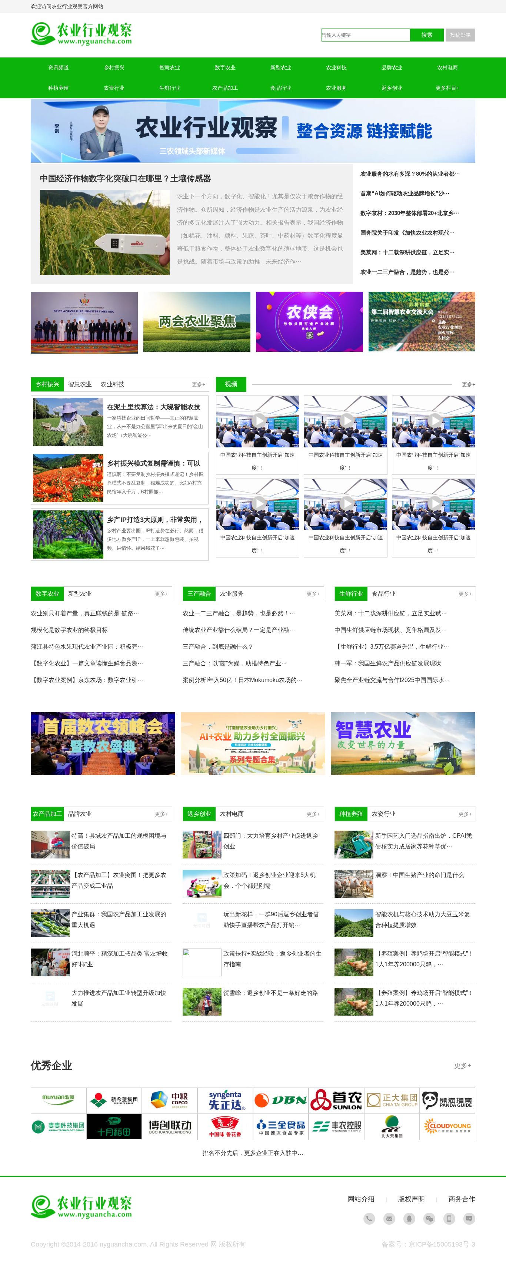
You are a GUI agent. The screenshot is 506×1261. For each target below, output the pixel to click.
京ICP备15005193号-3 (442, 1244)
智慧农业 (169, 67)
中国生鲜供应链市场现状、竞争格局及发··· (390, 630)
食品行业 (280, 88)
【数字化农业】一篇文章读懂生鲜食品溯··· (87, 663)
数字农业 (225, 67)
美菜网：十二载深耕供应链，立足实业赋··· (390, 613)
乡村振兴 (114, 67)
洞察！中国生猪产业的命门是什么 (419, 875)
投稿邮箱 (460, 35)
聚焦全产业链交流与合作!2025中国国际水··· (392, 680)
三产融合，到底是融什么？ (218, 646)
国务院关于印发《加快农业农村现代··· (407, 232)
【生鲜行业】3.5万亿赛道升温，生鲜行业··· (391, 646)
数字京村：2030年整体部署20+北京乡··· (409, 213)
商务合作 (462, 1199)
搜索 (427, 35)
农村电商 (447, 67)
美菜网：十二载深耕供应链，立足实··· (407, 252)
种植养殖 (58, 88)
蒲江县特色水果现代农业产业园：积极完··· (87, 646)
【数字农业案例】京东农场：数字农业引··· (87, 680)
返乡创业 (392, 88)
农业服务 (336, 88)
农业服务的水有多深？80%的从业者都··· (410, 174)
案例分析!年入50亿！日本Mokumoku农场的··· (242, 680)
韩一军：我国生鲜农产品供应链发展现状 (387, 663)
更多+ (198, 384)
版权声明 (411, 1199)
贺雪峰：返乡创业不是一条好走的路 (270, 993)
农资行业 (114, 88)
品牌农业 (392, 67)
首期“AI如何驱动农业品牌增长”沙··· (405, 193)
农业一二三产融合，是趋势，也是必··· (407, 272)
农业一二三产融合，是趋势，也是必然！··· (239, 613)
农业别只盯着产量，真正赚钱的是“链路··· (85, 613)
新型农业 (280, 67)
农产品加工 (225, 88)
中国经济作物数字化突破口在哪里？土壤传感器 (125, 178)
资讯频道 (58, 67)
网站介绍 (361, 1199)
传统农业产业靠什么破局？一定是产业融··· (239, 630)
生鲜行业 (169, 88)
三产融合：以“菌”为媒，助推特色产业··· (235, 663)
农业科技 (336, 67)
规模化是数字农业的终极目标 (69, 630)
